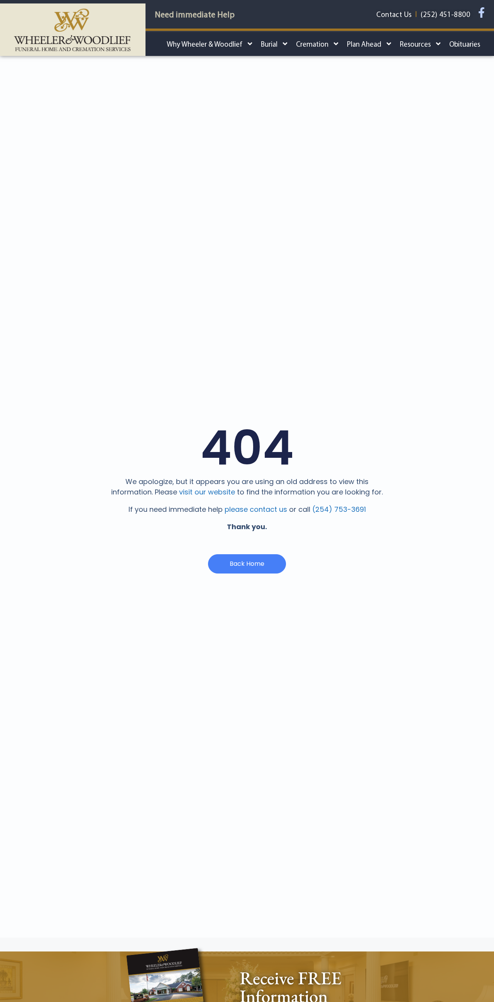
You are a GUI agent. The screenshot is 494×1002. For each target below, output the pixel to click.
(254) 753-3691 (339, 509)
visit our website (207, 492)
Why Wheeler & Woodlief (204, 44)
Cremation (312, 44)
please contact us (256, 509)
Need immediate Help (195, 14)
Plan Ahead (364, 44)
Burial (269, 44)
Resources (415, 44)
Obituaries (464, 44)
